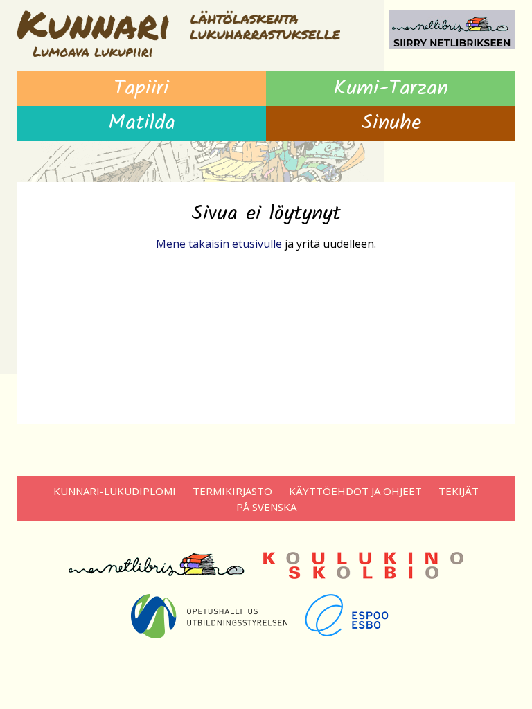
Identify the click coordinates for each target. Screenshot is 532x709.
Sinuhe (391, 123)
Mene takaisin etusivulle (219, 243)
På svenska (266, 507)
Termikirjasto (232, 491)
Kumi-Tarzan (390, 88)
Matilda (141, 123)
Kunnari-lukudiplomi (114, 491)
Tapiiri (141, 88)
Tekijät (458, 491)
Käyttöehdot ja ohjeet (355, 491)
